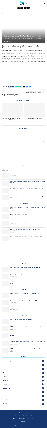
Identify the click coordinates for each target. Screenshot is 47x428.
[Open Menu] (44, 3)
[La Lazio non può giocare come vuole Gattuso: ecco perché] (5, 269)
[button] (3, 113)
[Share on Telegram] (21, 86)
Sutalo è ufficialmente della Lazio (34, 118)
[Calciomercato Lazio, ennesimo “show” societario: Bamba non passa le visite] (5, 283)
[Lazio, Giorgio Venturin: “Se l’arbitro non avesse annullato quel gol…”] (5, 197)
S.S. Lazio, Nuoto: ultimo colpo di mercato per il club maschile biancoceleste (25, 327)
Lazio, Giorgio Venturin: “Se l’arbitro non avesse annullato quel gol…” (27, 196)
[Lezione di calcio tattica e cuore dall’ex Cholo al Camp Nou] (5, 295)
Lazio (22, 59)
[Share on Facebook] (13, 86)
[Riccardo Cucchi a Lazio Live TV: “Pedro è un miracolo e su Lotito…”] (5, 190)
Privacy (14, 425)
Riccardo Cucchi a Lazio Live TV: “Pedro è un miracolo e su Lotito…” (27, 188)
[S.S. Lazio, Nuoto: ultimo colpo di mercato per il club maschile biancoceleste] (5, 328)
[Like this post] (10, 86)
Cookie (32, 425)
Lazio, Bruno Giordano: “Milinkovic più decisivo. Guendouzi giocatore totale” (27, 182)
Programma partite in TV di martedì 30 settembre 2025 (24, 308)
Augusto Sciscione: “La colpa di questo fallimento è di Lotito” (17, 169)
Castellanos (29, 56)
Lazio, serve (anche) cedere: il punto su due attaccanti (24, 222)
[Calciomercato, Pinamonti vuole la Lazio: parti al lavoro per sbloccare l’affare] (5, 231)
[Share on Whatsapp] (18, 86)
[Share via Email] (30, 86)
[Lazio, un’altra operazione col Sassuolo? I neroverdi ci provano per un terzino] (12, 110)
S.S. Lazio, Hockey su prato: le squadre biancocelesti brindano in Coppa (26, 335)
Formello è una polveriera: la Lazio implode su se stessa (24, 274)
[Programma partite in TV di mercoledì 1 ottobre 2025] (5, 302)
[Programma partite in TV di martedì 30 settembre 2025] (5, 309)
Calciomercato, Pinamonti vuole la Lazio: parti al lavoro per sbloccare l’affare (25, 230)
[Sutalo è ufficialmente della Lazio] (34, 110)
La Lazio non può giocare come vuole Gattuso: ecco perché (25, 267)
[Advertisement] (23, 73)
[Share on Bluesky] (27, 86)
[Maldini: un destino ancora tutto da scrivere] (5, 321)
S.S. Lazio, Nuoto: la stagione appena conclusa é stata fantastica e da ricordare (27, 342)
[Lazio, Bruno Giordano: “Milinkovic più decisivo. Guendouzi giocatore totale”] (5, 183)
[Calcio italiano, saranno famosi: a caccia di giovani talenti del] (5, 175)
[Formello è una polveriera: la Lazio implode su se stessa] (5, 276)
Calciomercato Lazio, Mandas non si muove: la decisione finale (26, 236)
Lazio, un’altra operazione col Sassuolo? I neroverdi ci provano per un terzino (27, 208)
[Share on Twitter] (16, 86)
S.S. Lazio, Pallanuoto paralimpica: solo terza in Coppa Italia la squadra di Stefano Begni (25, 349)
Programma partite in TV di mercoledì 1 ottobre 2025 (23, 300)
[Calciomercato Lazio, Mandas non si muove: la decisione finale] (5, 238)
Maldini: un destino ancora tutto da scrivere (21, 319)
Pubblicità (19, 425)
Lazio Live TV (29, 415)
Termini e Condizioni (26, 425)
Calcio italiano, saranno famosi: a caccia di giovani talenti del (25, 174)
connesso (9, 131)
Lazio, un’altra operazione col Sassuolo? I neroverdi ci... (12, 119)
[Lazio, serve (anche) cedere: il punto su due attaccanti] (5, 223)
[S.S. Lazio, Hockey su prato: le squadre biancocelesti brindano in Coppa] (5, 335)
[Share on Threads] (24, 86)
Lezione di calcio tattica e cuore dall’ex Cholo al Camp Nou (25, 293)
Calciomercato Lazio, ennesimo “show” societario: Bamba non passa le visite (27, 283)
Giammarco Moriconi (9, 39)
